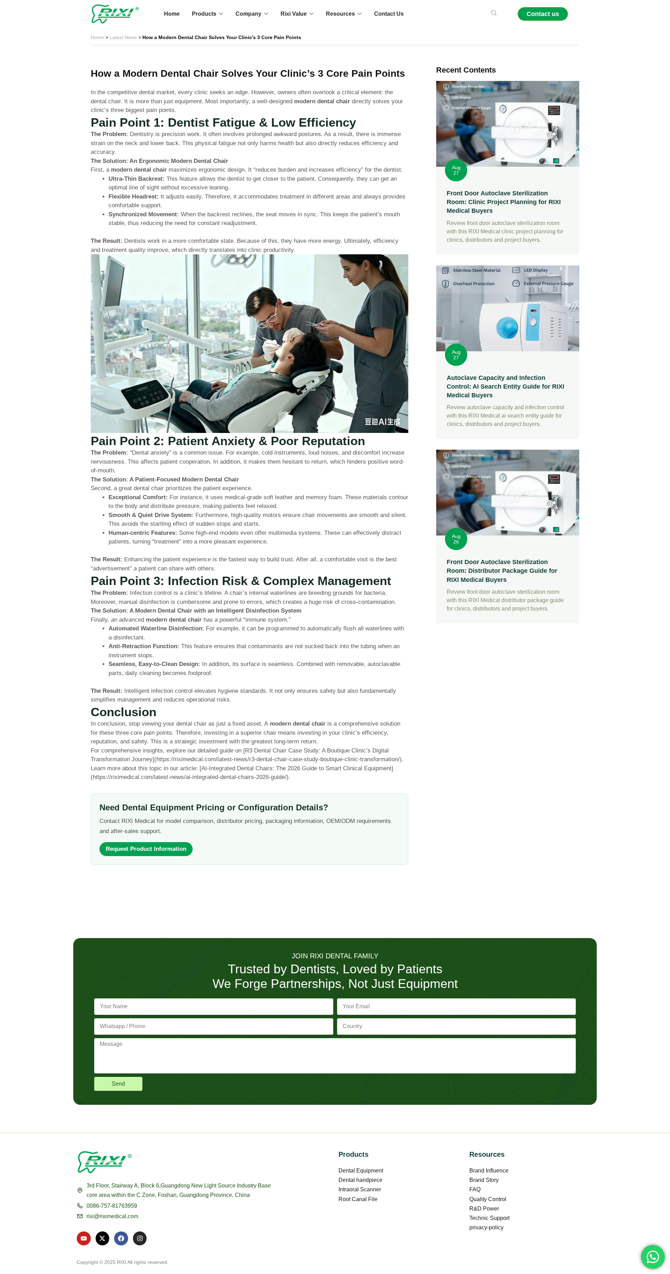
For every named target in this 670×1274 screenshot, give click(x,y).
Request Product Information (146, 849)
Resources (340, 14)
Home (172, 14)
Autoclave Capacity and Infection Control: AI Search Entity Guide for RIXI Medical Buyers (505, 386)
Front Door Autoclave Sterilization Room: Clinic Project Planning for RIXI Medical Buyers (504, 202)
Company (248, 14)
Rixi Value (294, 14)
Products (204, 14)
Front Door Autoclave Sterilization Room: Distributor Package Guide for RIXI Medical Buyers (502, 571)
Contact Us (389, 14)
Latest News (123, 37)
